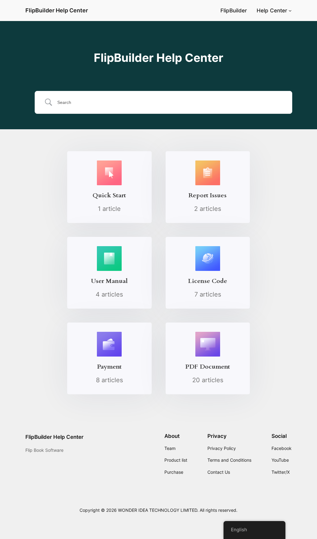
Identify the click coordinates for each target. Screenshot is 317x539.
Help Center (272, 10)
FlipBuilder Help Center (56, 10)
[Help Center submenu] (290, 10)
